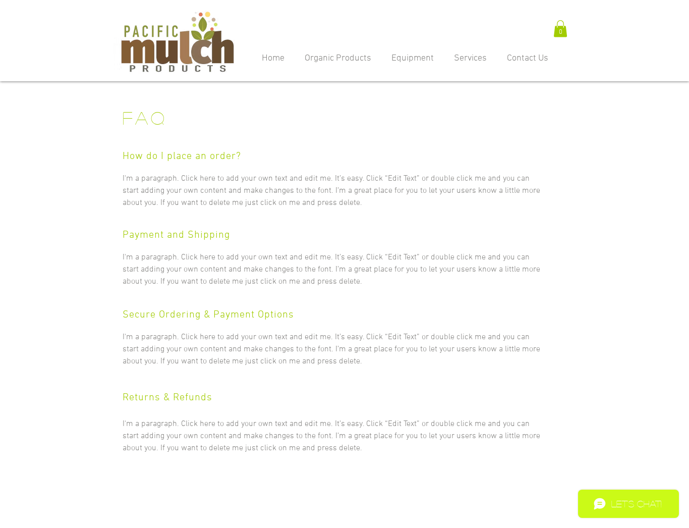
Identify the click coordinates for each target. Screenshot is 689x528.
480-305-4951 (415, 521)
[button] (560, 28)
